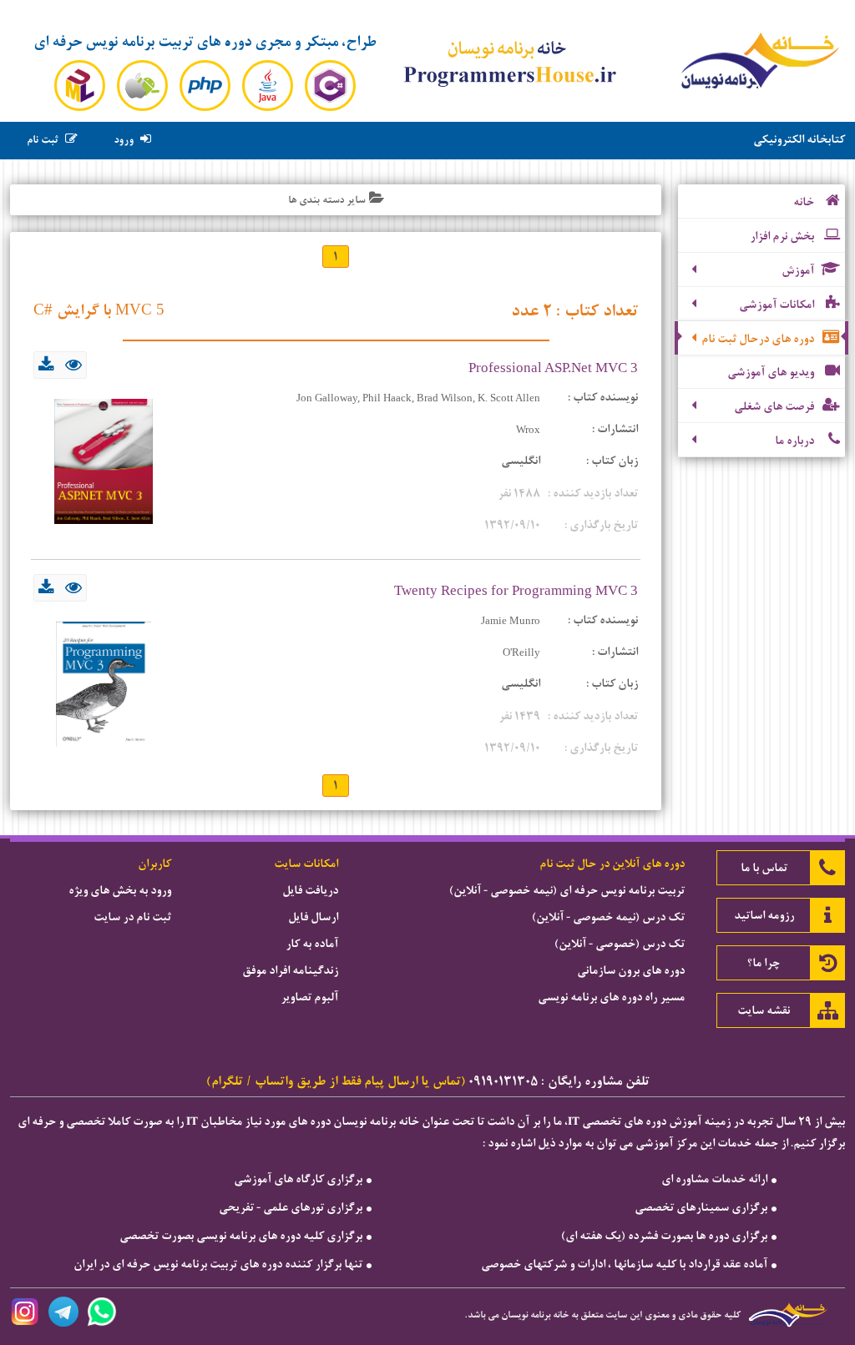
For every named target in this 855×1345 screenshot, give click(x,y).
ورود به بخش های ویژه (119, 890)
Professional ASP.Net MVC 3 (553, 367)
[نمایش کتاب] (73, 367)
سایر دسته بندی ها (326, 199)
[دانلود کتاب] (46, 367)
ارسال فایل (313, 917)
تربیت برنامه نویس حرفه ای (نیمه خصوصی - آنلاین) (567, 890)
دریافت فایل (310, 890)
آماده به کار (312, 944)
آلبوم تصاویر (309, 997)
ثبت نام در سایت (132, 917)
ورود (124, 140)
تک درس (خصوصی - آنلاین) (619, 944)
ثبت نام (42, 140)
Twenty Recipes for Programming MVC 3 (516, 590)
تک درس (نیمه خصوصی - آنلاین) (608, 917)
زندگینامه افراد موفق (290, 970)
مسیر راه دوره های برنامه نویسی (611, 997)
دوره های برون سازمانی (631, 970)
